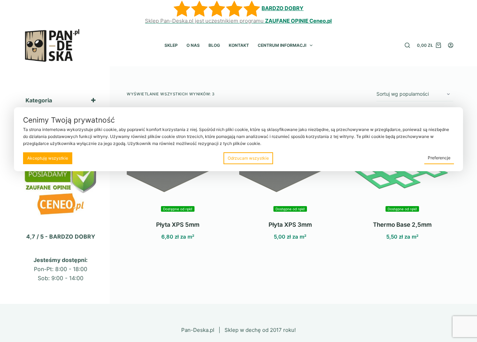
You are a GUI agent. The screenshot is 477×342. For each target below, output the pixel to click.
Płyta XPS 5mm (177, 224)
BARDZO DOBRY (282, 8)
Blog (214, 45)
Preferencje (439, 157)
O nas (193, 45)
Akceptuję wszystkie (47, 158)
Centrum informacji (282, 45)
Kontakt (239, 45)
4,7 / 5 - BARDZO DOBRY (60, 236)
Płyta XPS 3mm (290, 224)
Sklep (171, 45)
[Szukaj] (407, 45)
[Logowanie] (450, 45)
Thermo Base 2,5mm (402, 224)
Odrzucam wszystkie (248, 158)
